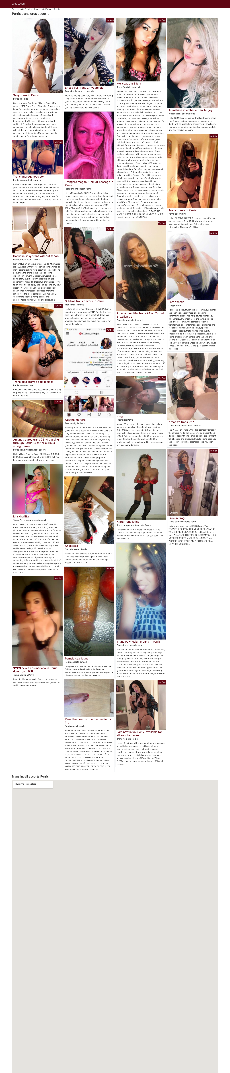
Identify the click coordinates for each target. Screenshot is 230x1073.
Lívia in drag (177, 518)
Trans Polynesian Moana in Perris (139, 641)
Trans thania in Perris (182, 210)
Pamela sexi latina (77, 658)
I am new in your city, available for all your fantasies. (139, 733)
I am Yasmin (176, 302)
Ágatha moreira (75, 419)
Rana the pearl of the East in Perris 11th (88, 721)
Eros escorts (18, 9)
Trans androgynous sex (28, 176)
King (120, 416)
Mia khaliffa (21, 516)
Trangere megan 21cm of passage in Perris (89, 183)
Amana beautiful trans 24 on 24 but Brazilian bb (140, 315)
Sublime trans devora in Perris (84, 301)
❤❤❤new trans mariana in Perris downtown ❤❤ (35, 669)
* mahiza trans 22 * (181, 422)
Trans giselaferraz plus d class (33, 381)
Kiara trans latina (128, 521)
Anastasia (71, 545)
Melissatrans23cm (129, 83)
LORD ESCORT (19, 4)
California (46, 9)
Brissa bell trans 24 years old (84, 87)
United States (33, 9)
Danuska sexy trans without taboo (36, 256)
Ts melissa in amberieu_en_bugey (190, 110)
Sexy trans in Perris (26, 95)
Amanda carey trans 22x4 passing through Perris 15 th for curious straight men (36, 443)
